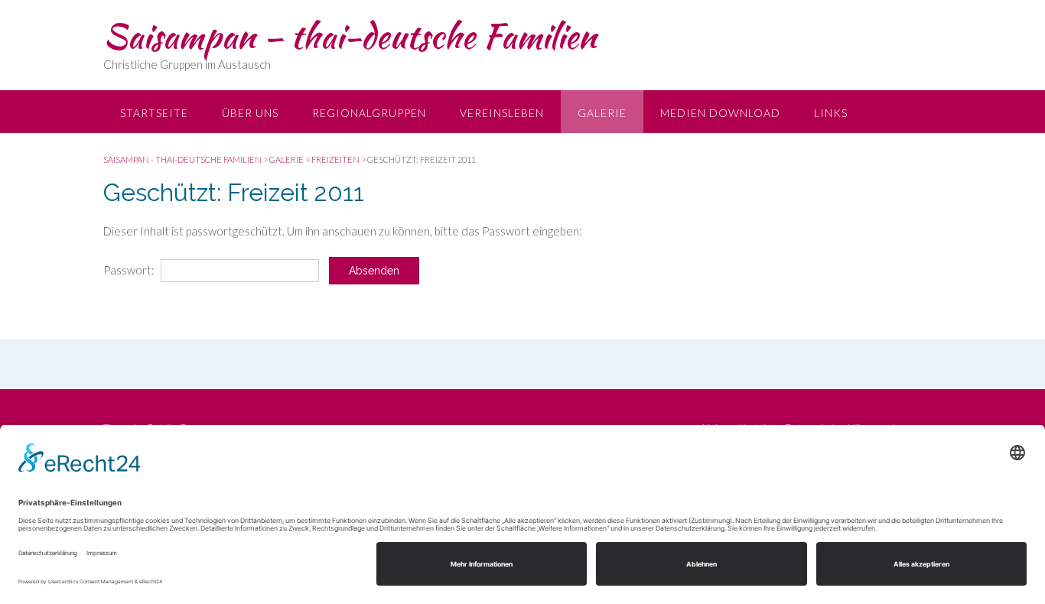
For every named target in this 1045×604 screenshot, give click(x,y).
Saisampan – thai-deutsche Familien (350, 35)
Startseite (154, 112)
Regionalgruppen (369, 112)
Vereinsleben (502, 112)
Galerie (602, 112)
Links (831, 112)
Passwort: (130, 270)
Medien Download (720, 112)
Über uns (250, 112)
